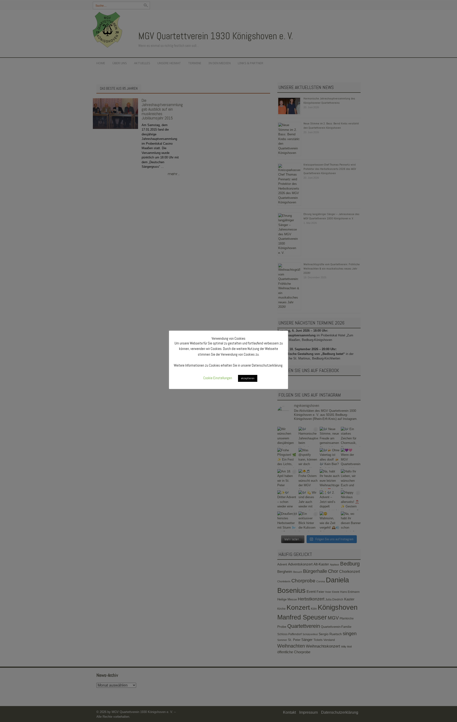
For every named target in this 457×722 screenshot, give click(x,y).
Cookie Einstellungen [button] (217, 378)
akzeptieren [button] (247, 378)
